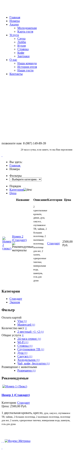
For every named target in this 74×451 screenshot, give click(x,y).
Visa (22, 321)
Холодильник (28, 360)
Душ (22, 352)
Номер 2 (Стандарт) (19, 238)
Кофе (20, 52)
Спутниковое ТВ (30, 349)
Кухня (21, 45)
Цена (12, 193)
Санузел (24, 356)
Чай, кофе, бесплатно (33, 363)
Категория (16, 189)
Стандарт (15, 298)
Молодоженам (27, 28)
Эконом (14, 302)
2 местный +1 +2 (30, 331)
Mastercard (26, 324)
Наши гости (25, 70)
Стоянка (23, 49)
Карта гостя (25, 31)
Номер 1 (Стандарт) (16, 395)
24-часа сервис (29, 338)
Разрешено (26, 370)
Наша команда (27, 63)
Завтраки (23, 56)
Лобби (21, 42)
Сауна (21, 38)
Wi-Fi (22, 342)
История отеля (27, 66)
